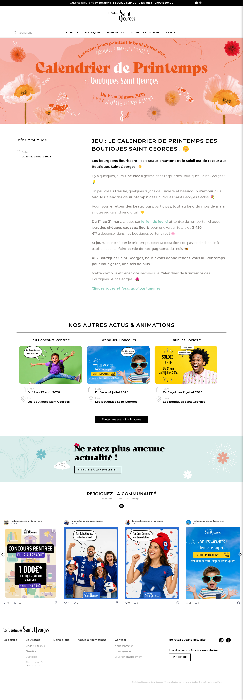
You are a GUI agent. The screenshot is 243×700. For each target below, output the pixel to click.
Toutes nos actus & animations (121, 419)
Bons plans (115, 32)
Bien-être (30, 651)
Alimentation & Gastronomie (34, 664)
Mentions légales (190, 682)
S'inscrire (180, 657)
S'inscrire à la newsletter (98, 469)
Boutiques (93, 32)
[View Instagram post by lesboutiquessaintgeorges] (54, 595)
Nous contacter (124, 645)
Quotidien (31, 656)
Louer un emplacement (128, 656)
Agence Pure (216, 682)
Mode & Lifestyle (35, 645)
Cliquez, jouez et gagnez (126, 288)
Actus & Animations (145, 32)
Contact (172, 32)
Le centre (71, 32)
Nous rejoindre (123, 651)
